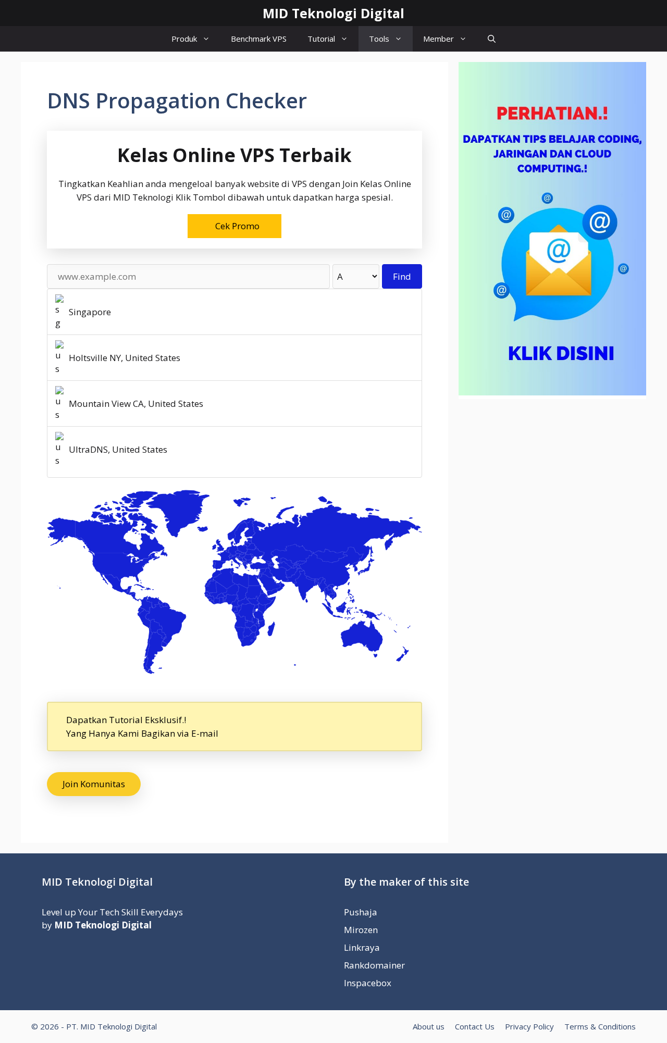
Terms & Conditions (600, 1026)
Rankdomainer (374, 965)
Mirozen (361, 930)
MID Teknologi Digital (333, 13)
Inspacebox (367, 983)
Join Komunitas (94, 784)
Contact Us (475, 1026)
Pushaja (360, 912)
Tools (379, 38)
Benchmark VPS (259, 38)
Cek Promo (237, 226)
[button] (491, 39)
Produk (184, 38)
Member (438, 38)
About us (428, 1026)
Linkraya (362, 947)
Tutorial (321, 38)
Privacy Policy (529, 1026)
